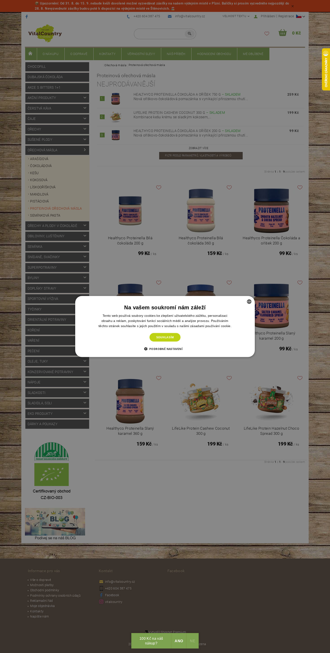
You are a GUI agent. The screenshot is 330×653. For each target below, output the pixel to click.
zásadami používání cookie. (210, 326)
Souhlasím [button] (165, 337)
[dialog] (165, 326)
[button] (165, 349)
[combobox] (249, 301)
